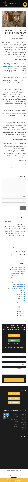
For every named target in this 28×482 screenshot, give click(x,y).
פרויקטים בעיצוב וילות (20, 271)
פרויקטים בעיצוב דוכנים (19, 284)
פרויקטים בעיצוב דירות (19, 286)
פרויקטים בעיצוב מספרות (19, 273)
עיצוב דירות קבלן (21, 305)
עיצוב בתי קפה (21, 296)
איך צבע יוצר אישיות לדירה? (17, 169)
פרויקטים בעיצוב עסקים (19, 278)
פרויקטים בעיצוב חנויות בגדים (18, 269)
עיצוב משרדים (21, 313)
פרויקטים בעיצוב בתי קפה (19, 280)
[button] (25, 4)
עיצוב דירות (22, 300)
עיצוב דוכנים (22, 298)
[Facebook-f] (4, 417)
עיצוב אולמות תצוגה (20, 294)
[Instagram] (7, 417)
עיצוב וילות (22, 307)
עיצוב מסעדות (21, 309)
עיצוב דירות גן (22, 302)
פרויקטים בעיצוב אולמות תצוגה (17, 288)
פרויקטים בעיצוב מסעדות (19, 275)
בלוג (23, 165)
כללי (24, 292)
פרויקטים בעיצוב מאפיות (19, 267)
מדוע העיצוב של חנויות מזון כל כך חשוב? (14, 167)
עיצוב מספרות (21, 311)
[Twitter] (7, 414)
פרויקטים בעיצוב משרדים (19, 282)
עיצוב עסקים (22, 315)
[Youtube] (4, 414)
